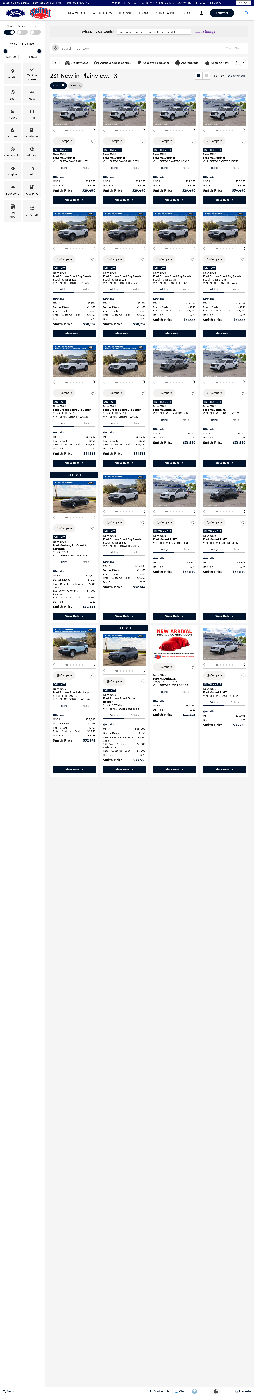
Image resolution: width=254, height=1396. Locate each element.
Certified (22, 26)
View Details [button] (74, 200)
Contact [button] (222, 13)
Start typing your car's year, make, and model (146, 32)
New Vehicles (77, 13)
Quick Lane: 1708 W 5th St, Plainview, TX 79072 (191, 3)
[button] (246, 13)
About (188, 13)
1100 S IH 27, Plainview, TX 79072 (136, 3)
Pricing (63, 167)
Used (35, 26)
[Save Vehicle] (93, 141)
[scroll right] (242, 62)
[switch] (9, 29)
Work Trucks (102, 13)
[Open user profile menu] (201, 13)
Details (85, 167)
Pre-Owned (125, 13)
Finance (144, 13)
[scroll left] (56, 62)
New (9, 26)
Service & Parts (167, 13)
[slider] (5, 51)
